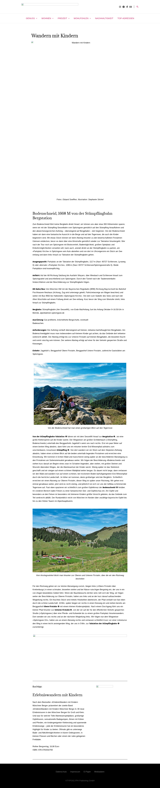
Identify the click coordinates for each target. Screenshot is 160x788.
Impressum (75, 772)
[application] (36, 18)
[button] (137, 6)
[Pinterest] (124, 7)
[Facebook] (127, 7)
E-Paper (87, 772)
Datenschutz (61, 772)
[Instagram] (120, 7)
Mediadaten (99, 772)
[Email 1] (131, 7)
